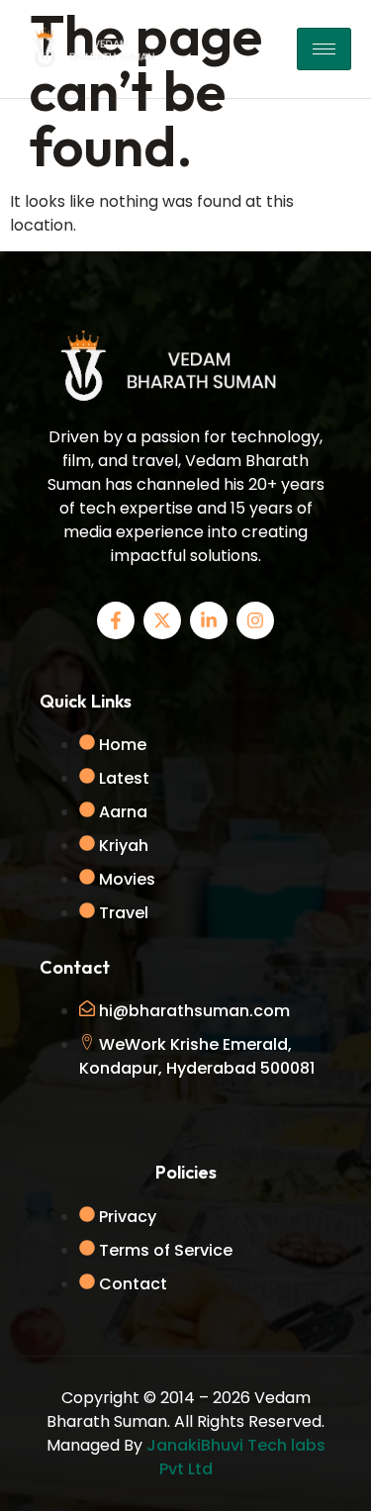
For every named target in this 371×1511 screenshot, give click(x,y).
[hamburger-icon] (324, 49)
